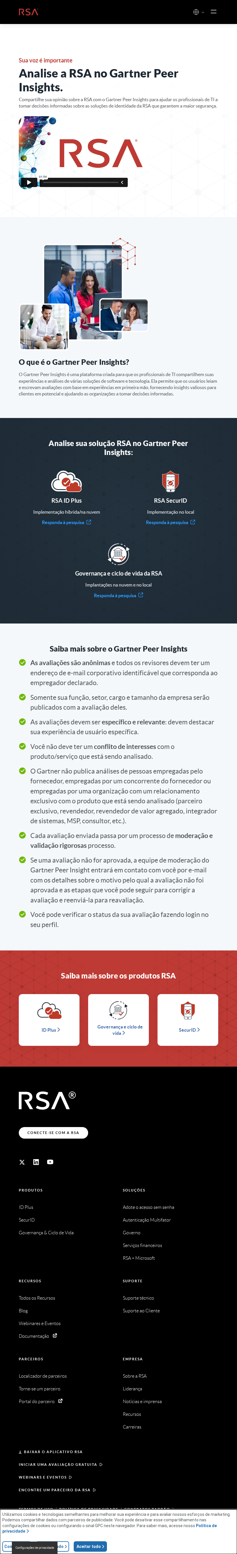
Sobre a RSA (135, 1376)
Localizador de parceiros (43, 1376)
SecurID (27, 1220)
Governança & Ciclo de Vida (46, 1232)
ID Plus (26, 1207)
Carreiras (132, 1426)
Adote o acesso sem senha (148, 1207)
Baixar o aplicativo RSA (53, 1452)
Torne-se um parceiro (39, 1388)
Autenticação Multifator (147, 1220)
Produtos (31, 1190)
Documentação (34, 1336)
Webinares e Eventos (40, 1323)
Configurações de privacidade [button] (34, 1547)
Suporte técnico (138, 1298)
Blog (23, 1310)
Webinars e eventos (43, 1477)
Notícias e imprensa (142, 1401)
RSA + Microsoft (139, 1258)
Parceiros (31, 1359)
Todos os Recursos (37, 1298)
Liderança (132, 1388)
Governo (131, 1232)
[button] (203, 12)
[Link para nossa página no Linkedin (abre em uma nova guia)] (36, 1162)
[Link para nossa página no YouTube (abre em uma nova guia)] (50, 1162)
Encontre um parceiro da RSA (55, 1490)
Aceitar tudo (89, 1546)
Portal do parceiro (37, 1401)
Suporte (133, 1281)
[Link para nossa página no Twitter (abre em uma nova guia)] (22, 1162)
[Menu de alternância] (213, 11)
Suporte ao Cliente (141, 1310)
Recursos (30, 1281)
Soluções (134, 1190)
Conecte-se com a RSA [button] (53, 1133)
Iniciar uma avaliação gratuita (58, 1464)
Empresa (133, 1359)
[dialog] (118, 1531)
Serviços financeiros (142, 1245)
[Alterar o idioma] (196, 12)
